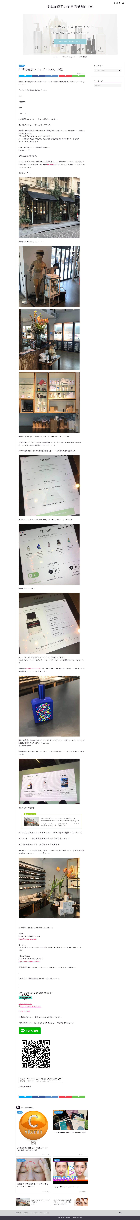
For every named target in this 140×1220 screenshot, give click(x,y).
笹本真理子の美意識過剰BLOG (70, 7)
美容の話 (22, 65)
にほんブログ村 (24, 1011)
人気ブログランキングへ (25, 1004)
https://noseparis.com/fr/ (27, 939)
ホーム (55, 57)
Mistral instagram (68, 57)
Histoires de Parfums (33, 668)
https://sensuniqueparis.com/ (29, 961)
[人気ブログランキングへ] (25, 1001)
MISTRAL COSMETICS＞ (70, 41)
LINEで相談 (83, 57)
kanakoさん (51, 164)
